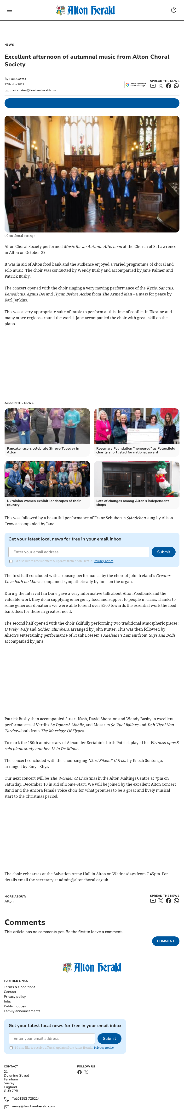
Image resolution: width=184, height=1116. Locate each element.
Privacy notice (103, 561)
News (9, 45)
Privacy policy (15, 996)
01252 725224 (28, 1099)
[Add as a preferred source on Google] (135, 84)
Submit (163, 552)
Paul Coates (17, 79)
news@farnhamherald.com (33, 1106)
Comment (166, 941)
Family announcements (22, 1011)
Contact (10, 992)
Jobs (7, 1001)
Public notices (15, 1006)
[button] (9, 10)
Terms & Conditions (19, 987)
